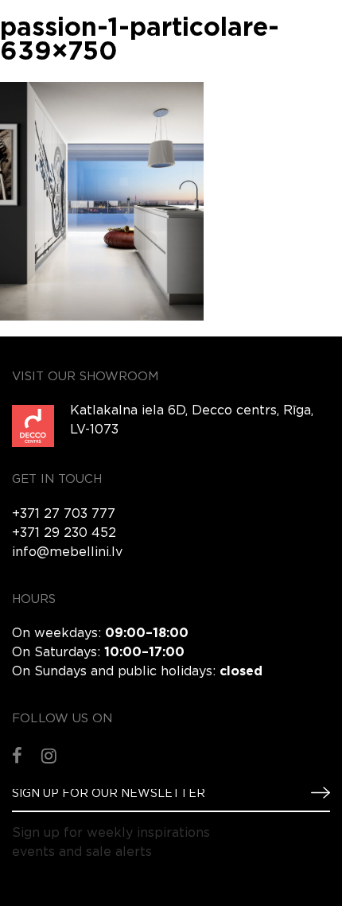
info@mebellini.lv (67, 552)
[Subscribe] (314, 793)
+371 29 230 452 (64, 533)
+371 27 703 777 (63, 514)
